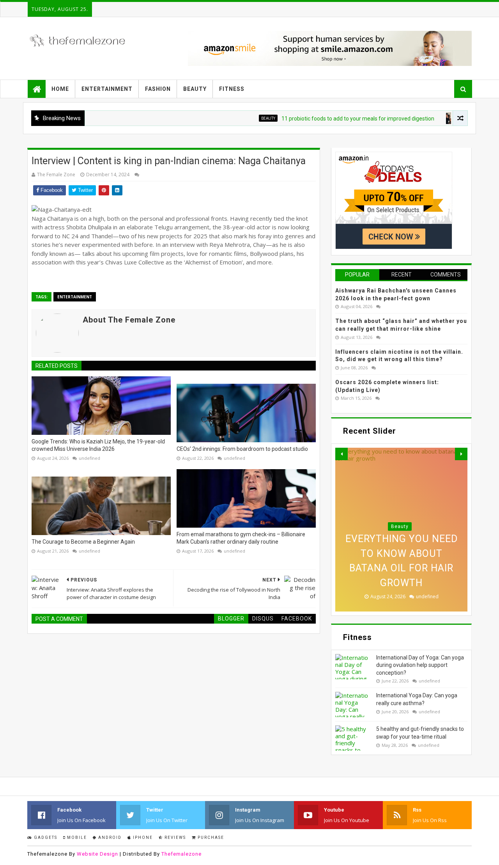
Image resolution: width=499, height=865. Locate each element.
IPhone (142, 837)
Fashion (158, 89)
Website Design (97, 854)
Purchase (210, 837)
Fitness (231, 89)
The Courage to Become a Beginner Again (83, 542)
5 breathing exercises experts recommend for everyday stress (401, 568)
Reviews (174, 837)
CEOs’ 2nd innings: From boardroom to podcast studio (242, 449)
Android (109, 837)
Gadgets (44, 837)
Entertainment (107, 89)
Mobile (76, 837)
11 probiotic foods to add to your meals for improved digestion (337, 118)
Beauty (195, 89)
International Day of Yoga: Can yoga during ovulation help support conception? (420, 665)
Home (60, 89)
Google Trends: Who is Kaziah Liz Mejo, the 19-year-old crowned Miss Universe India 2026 (98, 445)
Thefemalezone (181, 854)
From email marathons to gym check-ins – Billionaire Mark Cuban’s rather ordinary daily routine (241, 538)
